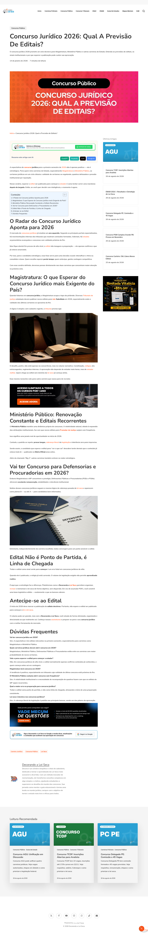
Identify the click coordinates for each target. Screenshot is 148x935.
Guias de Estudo (31, 850)
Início (12, 133)
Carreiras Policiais (107, 850)
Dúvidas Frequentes (20, 214)
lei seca (51, 373)
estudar (63, 184)
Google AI (91, 158)
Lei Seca (73, 585)
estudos (86, 237)
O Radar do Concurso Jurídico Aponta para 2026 (30, 198)
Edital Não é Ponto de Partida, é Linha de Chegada (32, 208)
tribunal (48, 309)
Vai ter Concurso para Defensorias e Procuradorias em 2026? (35, 206)
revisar (12, 589)
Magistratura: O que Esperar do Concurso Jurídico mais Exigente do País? (39, 200)
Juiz (54, 299)
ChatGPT (65, 158)
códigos (88, 366)
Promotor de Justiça (68, 430)
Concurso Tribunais (77, 850)
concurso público (32, 751)
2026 (64, 167)
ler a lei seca (28, 610)
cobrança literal (52, 442)
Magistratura (67, 171)
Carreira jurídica (16, 751)
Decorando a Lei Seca (35, 765)
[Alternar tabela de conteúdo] (63, 195)
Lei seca (44, 751)
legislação (66, 442)
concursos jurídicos (29, 233)
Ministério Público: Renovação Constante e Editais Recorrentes (36, 203)
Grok (83, 158)
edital (32, 184)
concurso (28, 167)
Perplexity (74, 158)
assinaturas (56, 619)
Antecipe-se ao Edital (20, 211)
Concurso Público (18, 28)
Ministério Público (82, 171)
